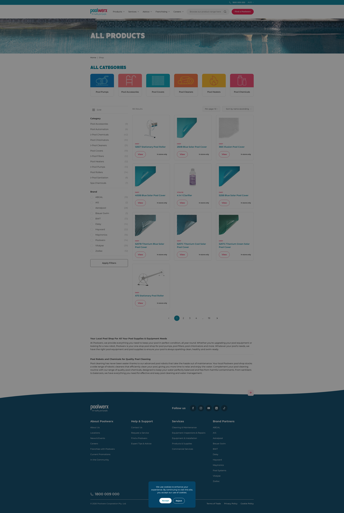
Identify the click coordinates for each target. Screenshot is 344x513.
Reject (179, 501)
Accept (165, 500)
